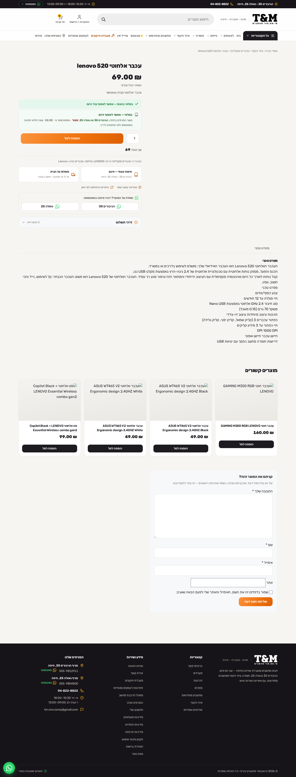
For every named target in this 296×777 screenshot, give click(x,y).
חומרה (200, 35)
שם (269, 545)
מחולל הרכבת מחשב (131, 695)
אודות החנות (135, 666)
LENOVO (99, 161)
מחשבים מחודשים (160, 35)
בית (238, 35)
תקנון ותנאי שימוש (132, 739)
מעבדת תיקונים (100, 35)
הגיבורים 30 (107, 206)
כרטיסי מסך (195, 666)
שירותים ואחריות (193, 709)
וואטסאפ (46, 670)
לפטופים (229, 35)
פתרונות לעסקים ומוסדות (128, 688)
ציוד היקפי (183, 35)
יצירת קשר (137, 673)
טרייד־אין (122, 35)
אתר (269, 583)
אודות (38, 35)
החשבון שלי (136, 709)
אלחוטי (89, 161)
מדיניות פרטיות (134, 732)
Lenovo (63, 161)
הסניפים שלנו (53, 35)
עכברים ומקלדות (239, 51)
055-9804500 (68, 683)
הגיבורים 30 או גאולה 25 (94, 120)
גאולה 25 (47, 206)
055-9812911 (68, 671)
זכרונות (198, 680)
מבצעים (135, 35)
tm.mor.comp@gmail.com (61, 709)
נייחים (213, 35)
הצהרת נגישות (134, 746)
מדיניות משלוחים (133, 717)
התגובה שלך (262, 491)
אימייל (267, 563)
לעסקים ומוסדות (78, 35)
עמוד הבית (271, 51)
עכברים (79, 161)
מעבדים (197, 673)
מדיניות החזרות (134, 724)
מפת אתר (137, 754)
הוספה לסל (72, 138)
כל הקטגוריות (260, 36)
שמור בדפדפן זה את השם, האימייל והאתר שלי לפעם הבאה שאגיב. (222, 592)
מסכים (198, 688)
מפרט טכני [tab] (262, 248)
